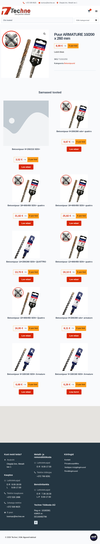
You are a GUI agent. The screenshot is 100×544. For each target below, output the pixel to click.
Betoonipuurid (69, 63)
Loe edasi (26, 167)
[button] (44, 34)
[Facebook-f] (36, 522)
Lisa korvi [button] (74, 392)
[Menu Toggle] (96, 11)
